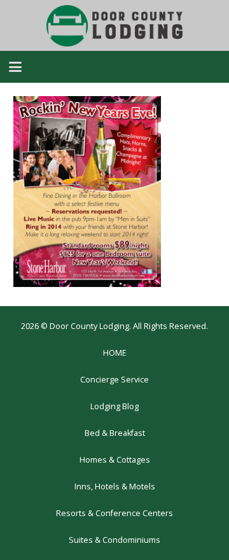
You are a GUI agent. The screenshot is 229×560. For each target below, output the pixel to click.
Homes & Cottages (115, 459)
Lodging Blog (114, 406)
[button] (15, 66)
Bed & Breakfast (115, 433)
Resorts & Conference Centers (114, 513)
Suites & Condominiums (114, 540)
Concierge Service (114, 379)
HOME (115, 352)
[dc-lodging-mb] (114, 25)
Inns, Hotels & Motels (114, 486)
